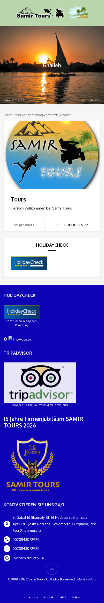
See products (70, 225)
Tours (18, 199)
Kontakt (49, 597)
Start (7, 115)
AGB (63, 597)
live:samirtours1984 (28, 558)
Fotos (76, 597)
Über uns (31, 597)
